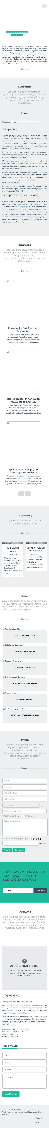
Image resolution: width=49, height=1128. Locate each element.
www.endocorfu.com (10, 1034)
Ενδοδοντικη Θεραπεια (25, 651)
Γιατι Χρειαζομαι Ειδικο (25, 635)
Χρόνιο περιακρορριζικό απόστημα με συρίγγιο (23, 471)
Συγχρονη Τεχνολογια (25, 667)
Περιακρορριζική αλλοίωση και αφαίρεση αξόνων (23, 400)
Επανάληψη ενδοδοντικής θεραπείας (23, 329)
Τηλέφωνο (29, 816)
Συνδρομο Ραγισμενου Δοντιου (25, 715)
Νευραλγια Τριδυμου (25, 699)
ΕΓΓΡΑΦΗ (40, 890)
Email (19, 816)
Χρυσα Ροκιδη (36, 548)
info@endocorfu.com (10, 1037)
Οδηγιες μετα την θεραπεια (25, 683)
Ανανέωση (43, 843)
